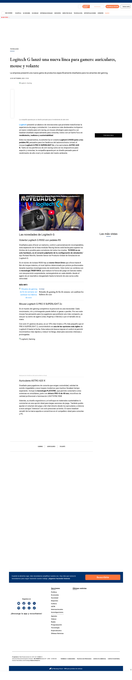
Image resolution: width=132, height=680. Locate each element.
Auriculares (51, 446)
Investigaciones (90, 13)
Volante (62, 446)
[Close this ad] (130, 669)
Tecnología (78, 13)
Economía (26, 13)
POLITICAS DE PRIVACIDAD (84, 658)
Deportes (57, 13)
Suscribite (103, 577)
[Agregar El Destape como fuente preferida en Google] (83, 78)
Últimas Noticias (57, 633)
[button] (12, 92)
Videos (53, 619)
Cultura (54, 603)
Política (18, 13)
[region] (66, 34)
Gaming (40, 446)
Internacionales (46, 13)
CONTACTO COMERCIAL (99, 658)
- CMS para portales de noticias (67, 668)
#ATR (53, 606)
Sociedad (35, 13)
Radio (107, 13)
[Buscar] (79, 6)
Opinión (100, 13)
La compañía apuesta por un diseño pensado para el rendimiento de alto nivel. (44, 119)
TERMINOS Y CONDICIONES (68, 658)
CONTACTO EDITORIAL (114, 658)
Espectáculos (67, 13)
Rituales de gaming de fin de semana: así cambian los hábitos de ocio (61, 293)
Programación (56, 625)
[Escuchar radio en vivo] (97, 6)
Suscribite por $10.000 (112, 6)
